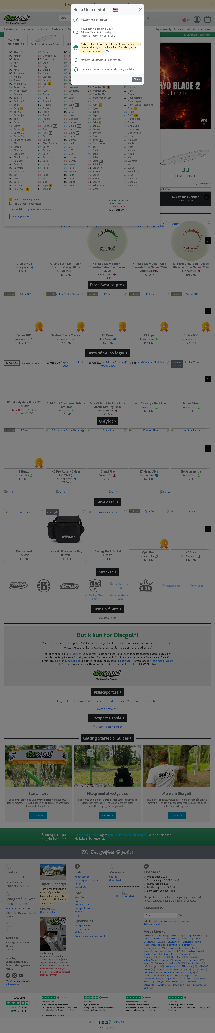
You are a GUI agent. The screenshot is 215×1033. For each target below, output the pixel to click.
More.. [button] (109, 51)
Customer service (90, 69)
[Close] (140, 9)
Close (137, 79)
